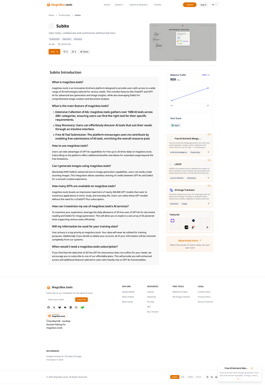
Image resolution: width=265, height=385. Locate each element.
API (148, 306)
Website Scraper (180, 291)
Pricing (150, 301)
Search (107, 4)
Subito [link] (78, 15)
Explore (118, 4)
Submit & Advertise (138, 4)
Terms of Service (205, 301)
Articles (157, 4)
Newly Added (128, 291)
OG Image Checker (181, 296)
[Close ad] (257, 368)
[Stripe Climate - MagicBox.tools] (82, 307)
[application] (190, 96)
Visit (53, 51)
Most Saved (127, 301)
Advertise (151, 296)
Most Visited (128, 296)
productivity (64, 15)
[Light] (207, 377)
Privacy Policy (204, 296)
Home (51, 15)
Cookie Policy (204, 291)
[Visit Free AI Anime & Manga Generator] (208, 152)
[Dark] (212, 377)
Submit (150, 291)
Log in (203, 4)
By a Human (152, 311)
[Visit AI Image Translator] (208, 203)
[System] (216, 377)
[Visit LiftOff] (208, 177)
